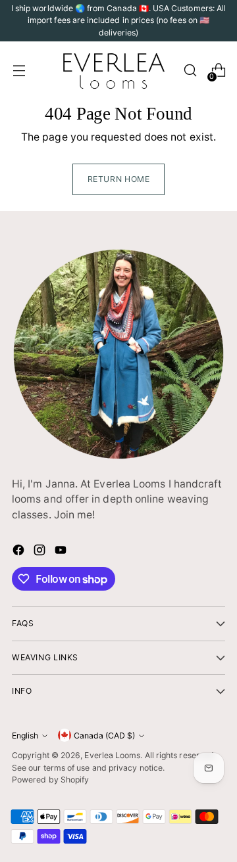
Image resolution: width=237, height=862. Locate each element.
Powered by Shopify (50, 779)
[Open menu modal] (18, 70)
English (25, 735)
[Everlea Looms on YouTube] (62, 552)
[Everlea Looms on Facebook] (20, 552)
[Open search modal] (189, 70)
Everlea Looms (112, 755)
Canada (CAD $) (104, 735)
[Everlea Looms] (113, 70)
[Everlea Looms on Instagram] (41, 552)
